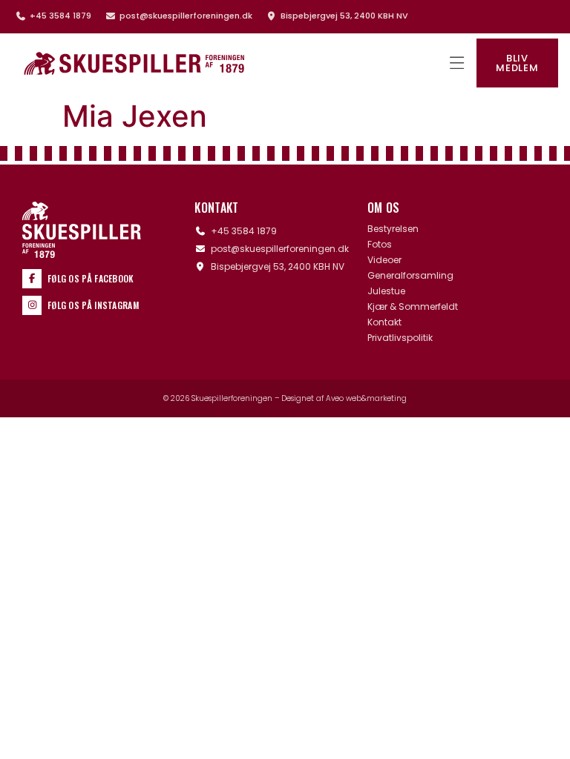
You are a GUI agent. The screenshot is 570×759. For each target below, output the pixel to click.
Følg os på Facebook (91, 278)
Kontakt (384, 322)
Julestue (386, 291)
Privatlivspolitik (400, 338)
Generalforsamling (410, 275)
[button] (456, 63)
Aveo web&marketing (366, 398)
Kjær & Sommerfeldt (412, 306)
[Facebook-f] (32, 278)
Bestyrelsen (393, 229)
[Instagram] (32, 305)
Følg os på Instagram (93, 305)
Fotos (379, 244)
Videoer (384, 260)
